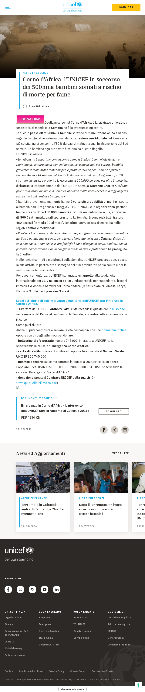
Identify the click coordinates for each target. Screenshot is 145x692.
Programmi (45, 617)
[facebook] (104, 430)
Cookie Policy (78, 671)
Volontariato (80, 617)
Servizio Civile (81, 637)
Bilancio (9, 624)
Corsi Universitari (49, 644)
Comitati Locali (82, 631)
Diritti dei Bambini (49, 631)
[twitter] (114, 430)
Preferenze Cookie (102, 671)
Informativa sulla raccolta (72, 689)
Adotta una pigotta (119, 624)
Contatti (9, 641)
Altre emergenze (36, 73)
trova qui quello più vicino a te (36, 382)
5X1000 (112, 631)
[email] (125, 430)
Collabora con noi (15, 655)
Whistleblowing (13, 648)
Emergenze (45, 624)
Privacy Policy (56, 671)
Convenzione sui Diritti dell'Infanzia (17, 633)
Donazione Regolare (119, 617)
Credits (9, 671)
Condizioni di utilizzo (31, 671)
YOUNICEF (79, 624)
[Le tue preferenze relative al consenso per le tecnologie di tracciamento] (138, 685)
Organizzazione (13, 617)
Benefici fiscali (116, 637)
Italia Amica (46, 637)
